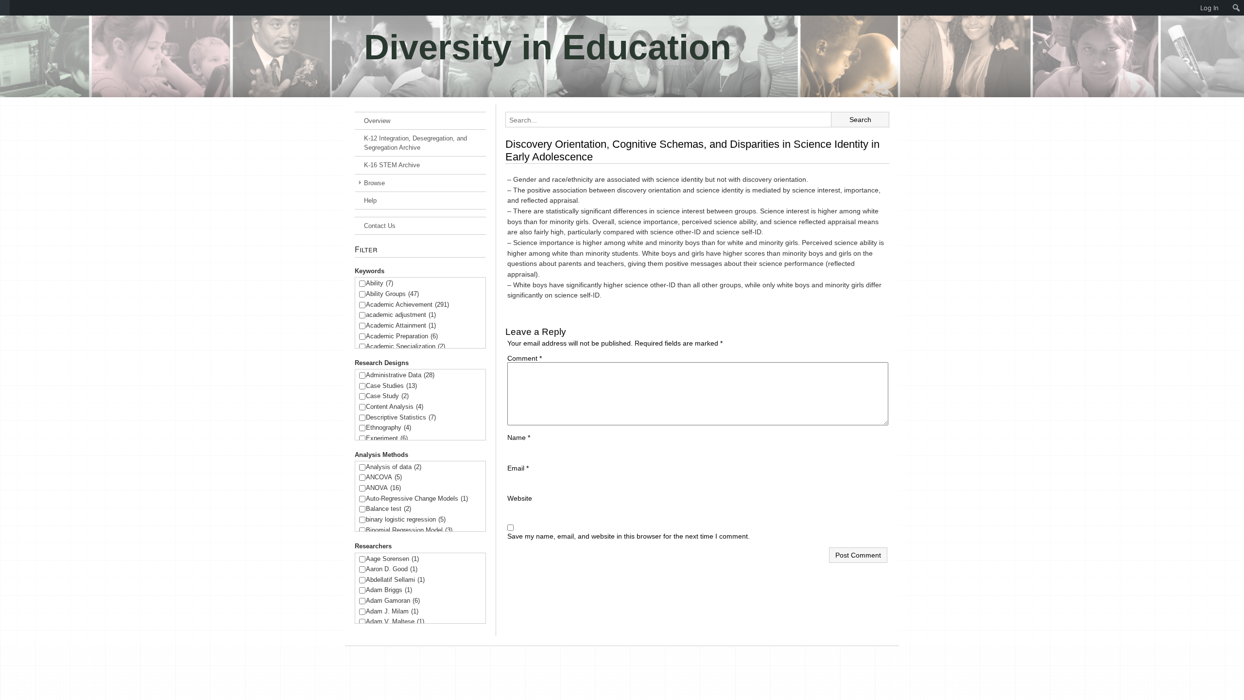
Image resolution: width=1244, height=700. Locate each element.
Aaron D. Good (391, 569)
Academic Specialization (405, 346)
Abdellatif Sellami (395, 579)
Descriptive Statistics (401, 417)
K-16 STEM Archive (392, 165)
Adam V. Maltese (395, 621)
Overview (377, 120)
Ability (379, 283)
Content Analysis (394, 406)
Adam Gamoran (393, 600)
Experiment (387, 438)
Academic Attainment (401, 325)
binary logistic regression (406, 519)
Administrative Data (400, 375)
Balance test (388, 508)
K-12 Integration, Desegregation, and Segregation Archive (415, 143)
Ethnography (388, 427)
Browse (374, 183)
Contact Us (380, 225)
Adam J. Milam (392, 611)
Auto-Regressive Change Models (417, 498)
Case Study (387, 396)
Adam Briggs (389, 590)
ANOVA (383, 487)
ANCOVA (384, 477)
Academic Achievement (407, 304)
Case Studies (391, 385)
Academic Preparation (402, 336)
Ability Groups (392, 294)
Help (370, 200)
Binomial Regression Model (409, 530)
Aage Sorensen (392, 558)
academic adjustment (401, 314)
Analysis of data (393, 467)
